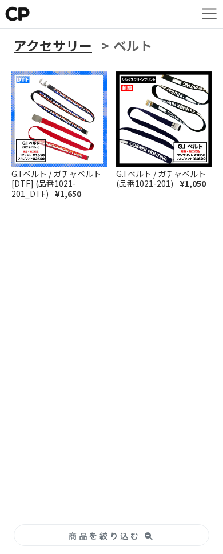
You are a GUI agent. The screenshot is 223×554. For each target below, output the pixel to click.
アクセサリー (53, 45)
